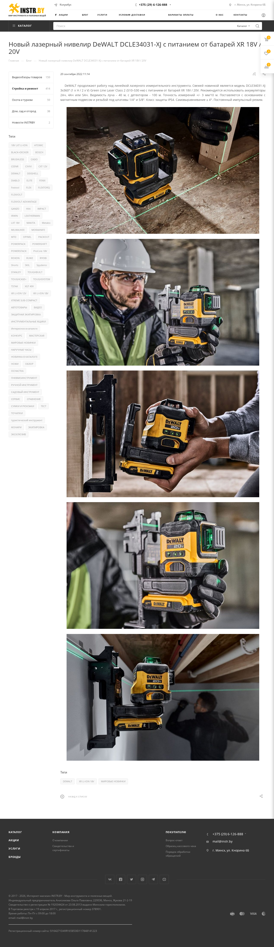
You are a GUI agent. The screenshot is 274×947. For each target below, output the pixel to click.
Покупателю (176, 832)
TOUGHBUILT (35, 272)
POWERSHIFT (39, 244)
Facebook (120, 879)
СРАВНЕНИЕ (34, 399)
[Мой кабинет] (263, 15)
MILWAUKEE (18, 229)
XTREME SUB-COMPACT (24, 300)
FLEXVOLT (16, 194)
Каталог (15, 832)
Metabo (46, 222)
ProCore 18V (40, 251)
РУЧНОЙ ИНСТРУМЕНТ (24, 385)
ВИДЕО (38, 307)
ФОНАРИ (16, 427)
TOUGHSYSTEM (41, 279)
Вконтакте (109, 879)
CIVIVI (28, 166)
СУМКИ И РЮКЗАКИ (22, 406)
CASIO (34, 159)
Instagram (142, 879)
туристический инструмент (26, 420)
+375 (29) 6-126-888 (153, 5)
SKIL (27, 265)
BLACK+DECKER (19, 152)
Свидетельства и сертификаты (63, 848)
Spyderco (42, 265)
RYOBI (43, 258)
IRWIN (14, 215)
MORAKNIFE (38, 229)
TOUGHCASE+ (18, 279)
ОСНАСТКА (17, 370)
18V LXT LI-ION (19, 145)
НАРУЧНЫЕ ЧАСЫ (21, 349)
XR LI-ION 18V (86, 781)
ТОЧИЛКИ (17, 413)
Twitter (131, 879)
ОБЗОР (29, 363)
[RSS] (254, 74)
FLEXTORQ (44, 187)
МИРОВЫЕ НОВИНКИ (113, 781)
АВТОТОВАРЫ (19, 307)
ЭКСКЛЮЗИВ (18, 434)
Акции (14, 840)
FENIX (42, 180)
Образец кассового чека (181, 846)
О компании (60, 840)
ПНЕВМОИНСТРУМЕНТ (24, 377)
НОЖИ (14, 363)
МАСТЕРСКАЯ (36, 335)
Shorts (14, 265)
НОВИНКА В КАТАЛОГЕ (24, 356)
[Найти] (257, 26)
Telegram (153, 879)
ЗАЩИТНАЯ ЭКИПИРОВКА (26, 314)
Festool (15, 187)
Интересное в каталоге (24, 328)
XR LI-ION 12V (18, 293)
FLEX (28, 187)
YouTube (164, 879)
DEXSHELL (32, 173)
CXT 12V (43, 166)
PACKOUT (43, 236)
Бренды (15, 857)
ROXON (15, 258)
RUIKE (29, 258)
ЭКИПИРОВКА (36, 427)
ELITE (29, 180)
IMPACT (41, 208)
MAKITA (31, 222)
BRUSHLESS (17, 159)
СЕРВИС (15, 399)
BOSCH (39, 152)
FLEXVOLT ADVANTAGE (24, 201)
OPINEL (27, 236)
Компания (60, 832)
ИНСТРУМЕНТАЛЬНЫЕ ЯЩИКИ (28, 321)
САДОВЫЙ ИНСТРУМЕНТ (25, 392)
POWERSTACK (19, 251)
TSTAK (14, 286)
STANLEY (16, 272)
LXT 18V (15, 222)
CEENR (14, 166)
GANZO (15, 208)
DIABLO (15, 180)
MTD (13, 236)
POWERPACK (18, 244)
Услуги (14, 848)
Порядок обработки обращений (178, 854)
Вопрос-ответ (174, 840)
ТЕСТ (43, 406)
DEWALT (67, 781)
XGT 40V (29, 286)
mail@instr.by (222, 841)
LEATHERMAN (32, 215)
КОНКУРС (16, 335)
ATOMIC (38, 145)
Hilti (28, 208)
